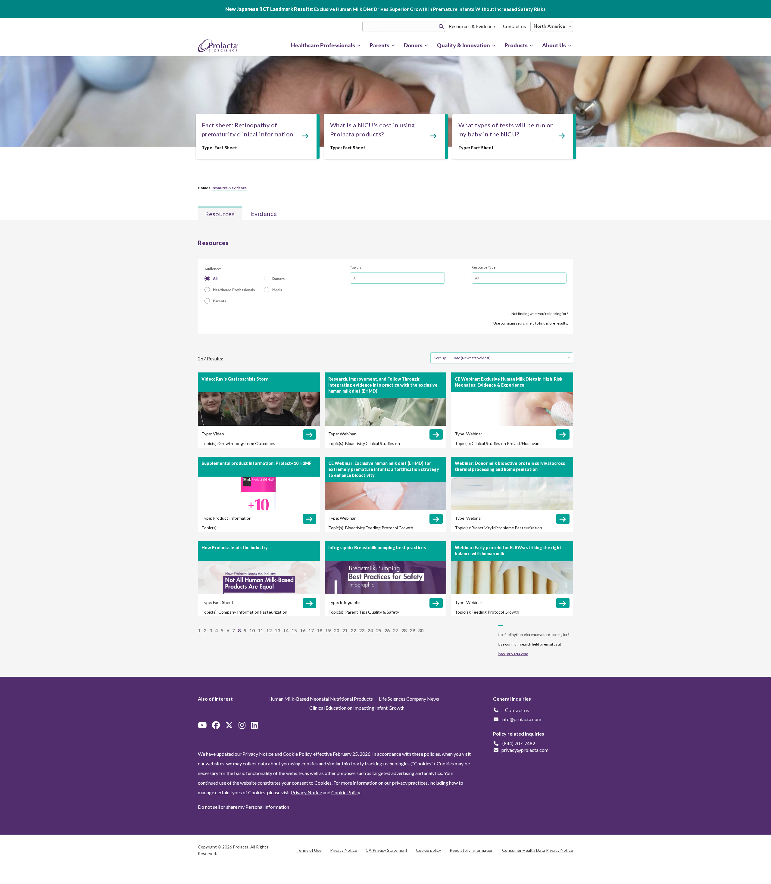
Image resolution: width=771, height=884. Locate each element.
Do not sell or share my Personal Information (243, 807)
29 (412, 630)
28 (404, 630)
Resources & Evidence (472, 26)
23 (361, 630)
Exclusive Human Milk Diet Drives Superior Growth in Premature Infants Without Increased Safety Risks (385, 9)
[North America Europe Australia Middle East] (551, 26)
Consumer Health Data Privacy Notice (537, 850)
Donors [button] (413, 45)
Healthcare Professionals (234, 289)
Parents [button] (379, 45)
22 (353, 630)
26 (387, 630)
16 (302, 630)
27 (395, 630)
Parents (219, 300)
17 (311, 630)
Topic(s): (357, 267)
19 (328, 630)
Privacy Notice (306, 792)
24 (370, 630)
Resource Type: (484, 267)
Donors (278, 278)
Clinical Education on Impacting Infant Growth (356, 708)
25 (378, 630)
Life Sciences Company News (409, 699)
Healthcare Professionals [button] (323, 45)
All (215, 278)
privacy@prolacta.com (524, 750)
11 (260, 630)
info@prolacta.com (513, 654)
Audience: (212, 268)
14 (286, 630)
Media (277, 289)
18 (319, 630)
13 (277, 630)
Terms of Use (309, 850)
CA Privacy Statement (386, 850)
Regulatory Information (472, 850)
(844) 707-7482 (518, 743)
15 (294, 630)
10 (252, 630)
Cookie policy (428, 850)
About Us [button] (554, 45)
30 (420, 630)
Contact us (514, 26)
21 (345, 630)
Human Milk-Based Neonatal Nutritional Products (320, 699)
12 (269, 630)
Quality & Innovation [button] (463, 45)
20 (336, 630)
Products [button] (516, 45)
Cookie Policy (345, 792)
